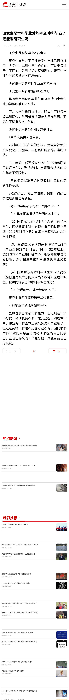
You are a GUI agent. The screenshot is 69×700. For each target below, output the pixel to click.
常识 (22, 4)
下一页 (56, 351)
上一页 (12, 351)
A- (64, 45)
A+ (59, 45)
